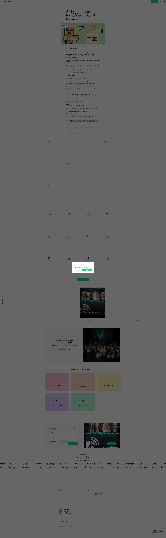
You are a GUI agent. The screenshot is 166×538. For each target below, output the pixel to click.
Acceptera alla (87, 270)
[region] (83, 269)
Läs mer (85, 268)
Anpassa (78, 270)
